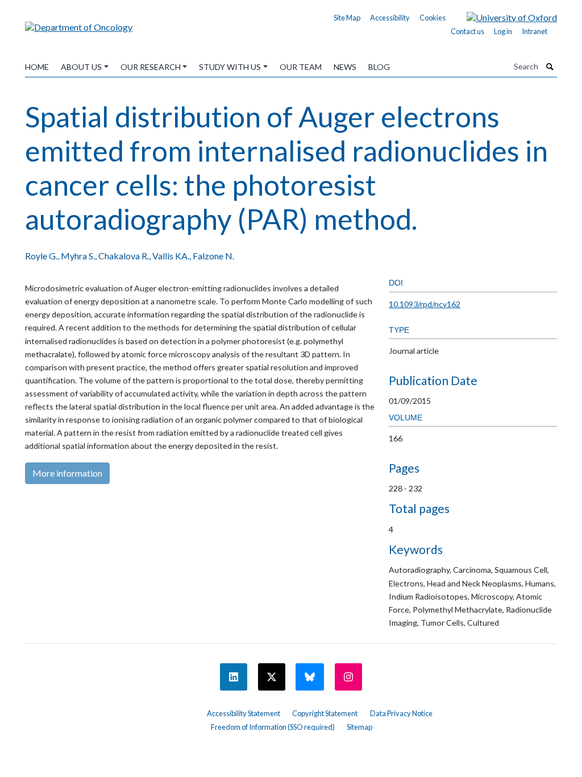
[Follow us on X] (271, 677)
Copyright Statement (324, 713)
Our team (301, 67)
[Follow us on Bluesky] (310, 677)
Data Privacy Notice (401, 713)
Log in (503, 31)
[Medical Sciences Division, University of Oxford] (109, 709)
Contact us (467, 31)
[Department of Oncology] (78, 23)
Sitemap (359, 726)
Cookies (432, 17)
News (345, 67)
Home (37, 67)
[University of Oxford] (503, 16)
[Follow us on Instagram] (348, 677)
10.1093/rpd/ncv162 (424, 304)
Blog (379, 67)
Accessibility (390, 17)
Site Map (347, 17)
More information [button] (67, 473)
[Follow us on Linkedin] (233, 677)
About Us (81, 67)
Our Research (150, 67)
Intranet (534, 31)
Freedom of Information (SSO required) (273, 726)
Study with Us (230, 67)
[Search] (550, 66)
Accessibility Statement (243, 713)
